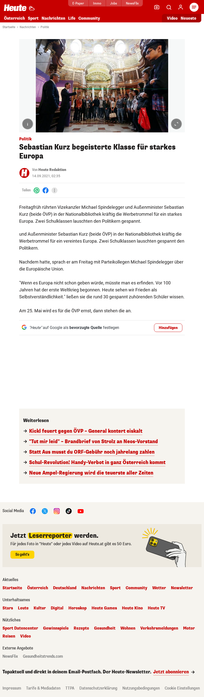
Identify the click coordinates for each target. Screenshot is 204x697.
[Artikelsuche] (169, 7)
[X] (45, 510)
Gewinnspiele (56, 628)
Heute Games (104, 608)
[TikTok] (69, 510)
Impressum (11, 688)
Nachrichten (28, 27)
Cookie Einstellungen (182, 688)
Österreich (14, 18)
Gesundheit (104, 628)
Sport (33, 18)
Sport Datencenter (20, 628)
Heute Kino (132, 608)
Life (71, 18)
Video (172, 18)
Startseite (8, 27)
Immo (97, 3)
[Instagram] (57, 510)
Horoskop (77, 608)
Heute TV (156, 608)
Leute (23, 608)
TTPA (69, 688)
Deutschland (64, 588)
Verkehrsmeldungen (159, 628)
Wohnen (127, 628)
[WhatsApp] (37, 190)
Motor (189, 628)
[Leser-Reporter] (157, 7)
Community (89, 18)
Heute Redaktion (52, 169)
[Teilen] (54, 190)
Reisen (8, 636)
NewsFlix (132, 3)
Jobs (113, 3)
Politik (45, 27)
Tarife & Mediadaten (43, 688)
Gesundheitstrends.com (43, 656)
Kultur (40, 608)
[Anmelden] (181, 7)
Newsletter (182, 588)
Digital (57, 608)
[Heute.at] (15, 7)
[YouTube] (81, 510)
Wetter (159, 588)
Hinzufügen (168, 327)
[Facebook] (46, 190)
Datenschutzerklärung (98, 688)
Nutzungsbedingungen (141, 688)
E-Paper (78, 3)
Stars (7, 608)
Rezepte (81, 628)
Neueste (188, 18)
